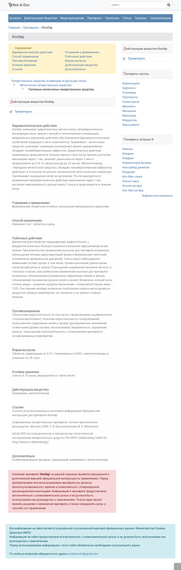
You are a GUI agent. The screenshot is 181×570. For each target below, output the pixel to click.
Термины (141, 18)
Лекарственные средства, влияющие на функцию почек (48, 81)
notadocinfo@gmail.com (83, 553)
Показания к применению (82, 52)
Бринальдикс (131, 83)
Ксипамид (129, 92)
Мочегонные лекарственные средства (45, 85)
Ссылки (17, 69)
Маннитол (128, 106)
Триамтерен (23, 111)
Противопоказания (24, 60)
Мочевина (129, 111)
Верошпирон (130, 124)
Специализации (160, 18)
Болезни (15, 18)
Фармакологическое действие (32, 52)
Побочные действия (78, 56)
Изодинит (128, 172)
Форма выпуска (75, 60)
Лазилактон (130, 97)
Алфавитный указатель (157, 195)
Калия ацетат (131, 101)
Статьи (127, 18)
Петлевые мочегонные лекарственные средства (61, 89)
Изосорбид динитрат (136, 167)
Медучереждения (72, 18)
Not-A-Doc (21, 5)
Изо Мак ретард (133, 190)
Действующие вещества (40, 18)
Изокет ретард (132, 185)
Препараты (94, 18)
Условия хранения (24, 65)
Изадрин (128, 153)
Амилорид (129, 115)
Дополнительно (75, 69)
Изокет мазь (130, 181)
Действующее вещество (81, 65)
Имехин (127, 149)
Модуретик (129, 120)
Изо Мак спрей (132, 176)
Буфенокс (129, 88)
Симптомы (112, 18)
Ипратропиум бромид (136, 162)
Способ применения (25, 56)
